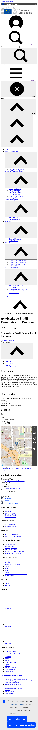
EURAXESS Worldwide (17, 264)
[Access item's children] (21, 160)
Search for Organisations (13, 536)
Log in (33, 29)
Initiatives (8, 221)
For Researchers (14, 217)
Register (7, 585)
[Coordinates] (16, 444)
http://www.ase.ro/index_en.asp (15, 481)
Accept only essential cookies (22, 725)
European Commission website (11, 675)
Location (8, 365)
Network (8, 242)
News (7, 664)
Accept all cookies (17, 719)
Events (7, 658)
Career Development (11, 200)
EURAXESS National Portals (18, 260)
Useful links (9, 671)
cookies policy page (16, 704)
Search (33, 45)
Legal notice (9, 693)
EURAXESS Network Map (18, 262)
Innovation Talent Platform (17, 291)
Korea (7, 572)
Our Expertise (9, 363)
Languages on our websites (13, 688)
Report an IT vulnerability (13, 684)
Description (8, 361)
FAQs (7, 660)
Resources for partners (12, 683)
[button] (7, 498)
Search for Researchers (12, 534)
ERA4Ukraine (13, 241)
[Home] (34, 428)
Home (7, 149)
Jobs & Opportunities (11, 151)
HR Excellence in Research (18, 285)
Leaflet (17, 468)
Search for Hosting (11, 517)
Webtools (3, 468)
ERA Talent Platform (11, 268)
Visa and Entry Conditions (13, 553)
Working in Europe (15, 192)
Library (7, 666)
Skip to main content (7, 2)
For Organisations (14, 219)
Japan (7, 570)
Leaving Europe (14, 198)
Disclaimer (12, 470)
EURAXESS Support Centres (18, 266)
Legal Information (10, 662)
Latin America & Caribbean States (16, 574)
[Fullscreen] (34, 443)
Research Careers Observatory (18, 289)
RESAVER (12, 287)
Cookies (7, 690)
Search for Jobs (10, 513)
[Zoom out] (34, 438)
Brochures (8, 657)
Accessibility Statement (12, 653)
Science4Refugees (15, 239)
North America (9, 575)
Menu (33, 80)
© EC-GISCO (10, 468)
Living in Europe (14, 191)
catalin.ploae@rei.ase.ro (12, 488)
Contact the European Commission (16, 679)
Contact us (8, 655)
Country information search (17, 196)
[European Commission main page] (19, 14)
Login (7, 583)
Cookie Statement (10, 669)
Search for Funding (11, 515)
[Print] (34, 448)
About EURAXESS (11, 651)
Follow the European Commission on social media (21, 681)
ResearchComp (14, 293)
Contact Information (7, 340)
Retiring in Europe (15, 194)
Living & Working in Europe (14, 171)
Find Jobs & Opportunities (17, 169)
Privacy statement (10, 667)
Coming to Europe (15, 189)
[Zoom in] (34, 433)
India (6, 568)
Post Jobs (8, 511)
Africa (7, 561)
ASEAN (7, 563)
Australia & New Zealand (13, 565)
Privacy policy (9, 691)
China (7, 566)
